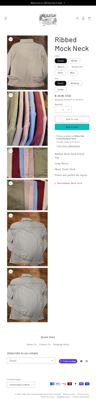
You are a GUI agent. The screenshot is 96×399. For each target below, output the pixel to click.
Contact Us (45, 344)
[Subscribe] (52, 361)
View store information (68, 146)
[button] (6, 18)
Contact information (81, 397)
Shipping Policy (61, 344)
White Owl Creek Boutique (32, 394)
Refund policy (69, 394)
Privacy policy (83, 394)
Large (61, 89)
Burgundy (78, 67)
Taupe (61, 60)
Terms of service (47, 397)
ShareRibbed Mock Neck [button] (69, 183)
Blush (74, 60)
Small (61, 83)
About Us (31, 344)
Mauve (61, 66)
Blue (72, 72)
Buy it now (72, 127)
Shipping (59, 99)
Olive (60, 72)
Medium (75, 83)
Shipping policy (63, 397)
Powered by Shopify (52, 394)
